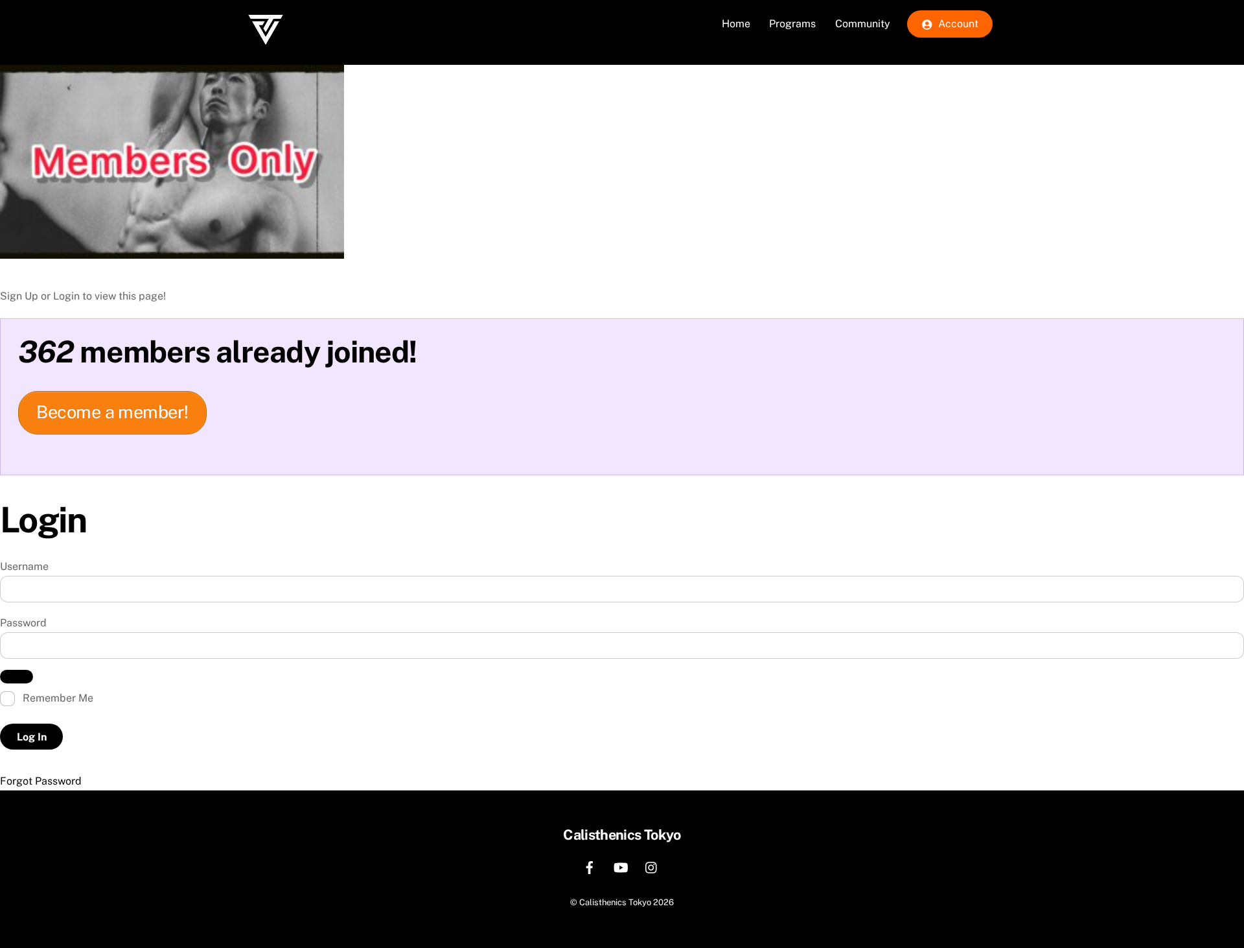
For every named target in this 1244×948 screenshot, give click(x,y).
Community (862, 24)
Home (736, 24)
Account (957, 24)
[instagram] (652, 865)
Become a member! (112, 411)
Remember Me (56, 698)
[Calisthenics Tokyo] (265, 55)
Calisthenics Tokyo (615, 902)
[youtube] (621, 865)
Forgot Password (41, 781)
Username (24, 566)
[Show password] (16, 676)
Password (23, 623)
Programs (792, 24)
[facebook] (590, 865)
